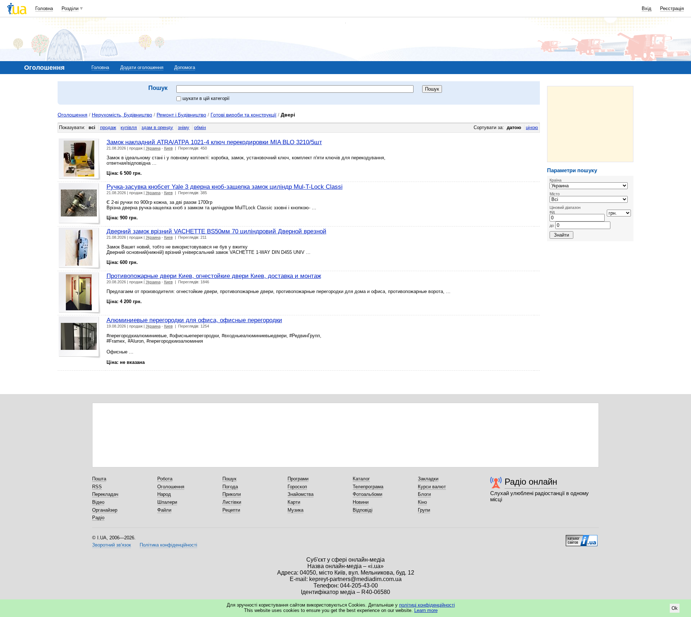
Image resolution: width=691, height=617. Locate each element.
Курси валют (432, 486)
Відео (98, 502)
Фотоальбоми (367, 494)
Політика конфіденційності (168, 545)
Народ (164, 494)
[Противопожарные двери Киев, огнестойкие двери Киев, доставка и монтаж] (80, 293)
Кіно (422, 502)
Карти (294, 502)
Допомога (184, 67)
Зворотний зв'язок (111, 545)
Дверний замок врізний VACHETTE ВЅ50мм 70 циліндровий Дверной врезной (216, 231)
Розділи (70, 8)
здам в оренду (157, 127)
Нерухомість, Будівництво (122, 115)
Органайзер (104, 510)
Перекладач (105, 494)
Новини (361, 502)
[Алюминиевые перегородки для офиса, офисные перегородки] (80, 337)
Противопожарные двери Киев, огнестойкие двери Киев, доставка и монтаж (214, 275)
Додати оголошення (141, 67)
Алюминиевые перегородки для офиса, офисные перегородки (194, 320)
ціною (532, 127)
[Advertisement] (590, 124)
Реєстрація (672, 8)
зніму (183, 127)
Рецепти (231, 510)
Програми (298, 478)
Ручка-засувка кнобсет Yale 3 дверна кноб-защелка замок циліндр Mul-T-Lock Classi (225, 186)
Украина (153, 148)
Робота (164, 478)
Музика (295, 510)
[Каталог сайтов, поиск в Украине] (581, 538)
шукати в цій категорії (206, 98)
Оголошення (72, 115)
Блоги (424, 494)
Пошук (229, 478)
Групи (424, 510)
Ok (675, 608)
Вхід (646, 8)
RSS (97, 486)
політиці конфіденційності (427, 605)
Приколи (231, 494)
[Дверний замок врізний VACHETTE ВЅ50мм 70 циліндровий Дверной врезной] (80, 249)
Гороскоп (297, 486)
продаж (108, 127)
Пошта (99, 478)
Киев (168, 148)
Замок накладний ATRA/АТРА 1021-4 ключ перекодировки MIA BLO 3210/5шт (214, 142)
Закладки (428, 478)
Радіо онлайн (531, 481)
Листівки (231, 502)
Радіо (98, 517)
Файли (164, 510)
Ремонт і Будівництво (181, 115)
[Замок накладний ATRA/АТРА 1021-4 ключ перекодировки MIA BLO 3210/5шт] (80, 159)
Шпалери (167, 502)
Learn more (426, 610)
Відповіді (362, 510)
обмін (200, 127)
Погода (230, 486)
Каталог (361, 478)
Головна (44, 8)
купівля (129, 127)
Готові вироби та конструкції (243, 115)
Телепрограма (368, 486)
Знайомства (300, 494)
